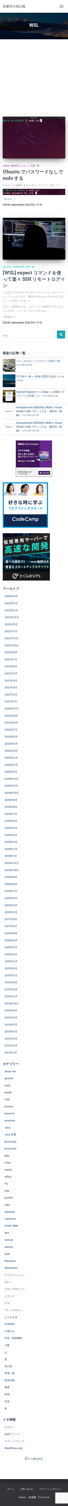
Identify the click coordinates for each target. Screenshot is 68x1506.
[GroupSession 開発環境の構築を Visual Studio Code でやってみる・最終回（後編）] (9, 411)
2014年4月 (11, 1010)
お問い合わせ (26, 1489)
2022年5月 (11, 624)
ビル (7, 1302)
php (7, 1190)
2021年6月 (11, 666)
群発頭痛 (10, 1380)
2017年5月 (11, 919)
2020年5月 (11, 743)
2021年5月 (11, 673)
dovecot (9, 1113)
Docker (9, 1106)
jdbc (7, 1155)
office (8, 1176)
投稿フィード (12, 1434)
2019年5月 (11, 827)
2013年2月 (11, 1045)
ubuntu (15, 165)
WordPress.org (13, 1448)
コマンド (25, 165)
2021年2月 (11, 694)
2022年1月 (11, 631)
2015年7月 (11, 975)
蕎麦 (7, 1387)
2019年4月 (11, 835)
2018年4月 (11, 905)
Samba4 (10, 1211)
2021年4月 (11, 680)
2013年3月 (11, 1038)
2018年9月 (11, 877)
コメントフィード (15, 1441)
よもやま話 (11, 1317)
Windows (18, 266)
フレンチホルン (13, 1310)
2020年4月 (11, 750)
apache (9, 1078)
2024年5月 (11, 596)
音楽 (7, 1401)
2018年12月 (12, 863)
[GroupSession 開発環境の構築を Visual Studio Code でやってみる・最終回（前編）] (9, 426)
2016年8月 (11, 933)
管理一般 (35, 165)
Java (7, 1127)
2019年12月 (12, 778)
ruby (7, 1204)
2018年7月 (11, 891)
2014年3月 (11, 1017)
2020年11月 (12, 708)
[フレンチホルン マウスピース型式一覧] (9, 365)
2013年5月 (11, 1031)
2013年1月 (11, 1052)
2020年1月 (11, 771)
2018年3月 (11, 912)
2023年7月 (11, 603)
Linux (6, 165)
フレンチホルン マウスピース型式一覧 (38, 360)
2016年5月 (11, 947)
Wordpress (11, 1267)
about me (10, 1071)
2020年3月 (11, 757)
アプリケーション (15, 1274)
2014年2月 (11, 1024)
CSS (7, 1099)
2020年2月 (11, 764)
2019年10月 (12, 792)
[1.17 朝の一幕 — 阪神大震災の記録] (9, 380)
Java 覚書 (10, 1134)
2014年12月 (12, 1003)
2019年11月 (11, 785)
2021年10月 (12, 645)
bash (8, 1085)
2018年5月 (11, 898)
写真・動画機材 (13, 1338)
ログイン (10, 1426)
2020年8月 (11, 722)
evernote (10, 1120)
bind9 (8, 1092)
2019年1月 (11, 855)
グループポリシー (15, 1288)
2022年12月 (12, 617)
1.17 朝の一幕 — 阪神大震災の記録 (36, 376)
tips (7, 1232)
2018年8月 (11, 884)
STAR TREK (11, 1225)
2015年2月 (11, 996)
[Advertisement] (34, 75)
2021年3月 (11, 687)
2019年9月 (11, 799)
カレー (8, 1282)
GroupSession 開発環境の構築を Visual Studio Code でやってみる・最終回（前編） (39, 426)
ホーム (10, 1489)
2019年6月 (11, 820)
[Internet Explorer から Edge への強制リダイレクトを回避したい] (9, 396)
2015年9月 (11, 968)
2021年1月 (11, 701)
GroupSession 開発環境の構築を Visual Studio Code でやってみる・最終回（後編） (39, 411)
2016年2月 (11, 961)
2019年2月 (11, 849)
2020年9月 (11, 715)
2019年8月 (11, 806)
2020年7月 (11, 729)
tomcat (9, 1239)
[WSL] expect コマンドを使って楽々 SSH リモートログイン (34, 279)
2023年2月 (11, 610)
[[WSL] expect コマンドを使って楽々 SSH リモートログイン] (34, 239)
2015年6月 (11, 982)
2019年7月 (11, 813)
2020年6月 (11, 736)
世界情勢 (10, 1324)
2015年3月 (11, 989)
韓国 (7, 1394)
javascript (10, 1141)
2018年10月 (12, 870)
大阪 (7, 1345)
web (7, 1253)
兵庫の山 (10, 1331)
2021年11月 (11, 638)
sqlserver (10, 1218)
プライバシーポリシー (50, 1489)
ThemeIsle (44, 1497)
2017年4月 (11, 926)
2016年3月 (11, 954)
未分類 (8, 1366)
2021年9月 (11, 652)
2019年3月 (11, 841)
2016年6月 (11, 940)
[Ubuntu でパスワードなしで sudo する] (34, 137)
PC (6, 1183)
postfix (9, 1197)
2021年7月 (11, 659)
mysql (8, 1169)
